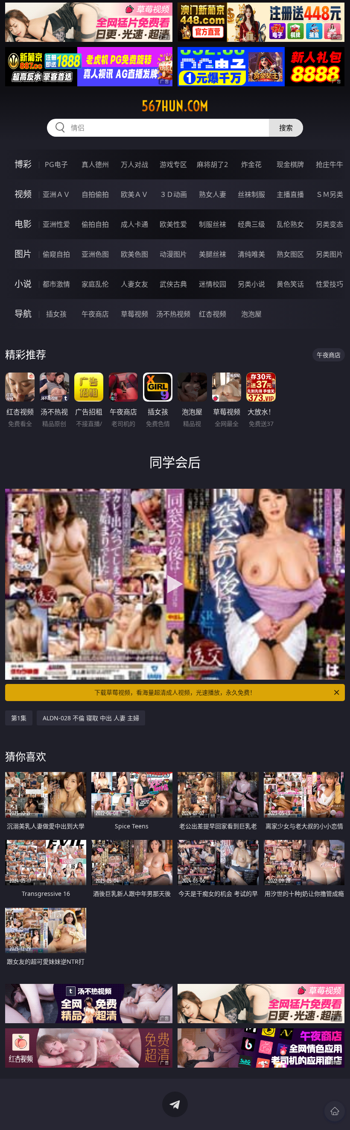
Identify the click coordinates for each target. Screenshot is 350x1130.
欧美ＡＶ (134, 194)
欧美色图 (134, 254)
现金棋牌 (290, 164)
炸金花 (251, 164)
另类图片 (329, 254)
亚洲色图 (95, 254)
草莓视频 (134, 314)
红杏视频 (212, 314)
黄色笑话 (290, 284)
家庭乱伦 (95, 284)
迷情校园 (212, 284)
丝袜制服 (251, 194)
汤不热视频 (173, 314)
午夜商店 (95, 314)
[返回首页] (334, 1111)
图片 (23, 254)
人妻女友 (134, 284)
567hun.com (175, 105)
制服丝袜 (212, 224)
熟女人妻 (212, 194)
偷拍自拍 (95, 224)
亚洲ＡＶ (56, 194)
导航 (23, 314)
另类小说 (251, 284)
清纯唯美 (251, 254)
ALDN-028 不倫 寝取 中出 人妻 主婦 (91, 718)
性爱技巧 (329, 284)
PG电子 (56, 164)
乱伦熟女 (290, 224)
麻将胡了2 (212, 164)
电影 (23, 224)
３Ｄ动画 (173, 194)
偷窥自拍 (56, 254)
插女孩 (56, 314)
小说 (23, 284)
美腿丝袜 (212, 254)
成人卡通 (134, 224)
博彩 (23, 164)
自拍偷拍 (95, 194)
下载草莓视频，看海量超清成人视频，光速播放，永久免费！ (175, 692)
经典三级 (251, 224)
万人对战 (134, 164)
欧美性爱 (173, 224)
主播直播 (290, 194)
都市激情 (56, 284)
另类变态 (329, 224)
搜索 (286, 127)
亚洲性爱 (56, 224)
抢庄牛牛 (329, 164)
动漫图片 (173, 254)
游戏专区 (173, 164)
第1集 (18, 718)
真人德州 (95, 164)
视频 (23, 194)
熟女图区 (290, 254)
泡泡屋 (251, 314)
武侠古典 (173, 284)
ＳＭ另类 (329, 194)
